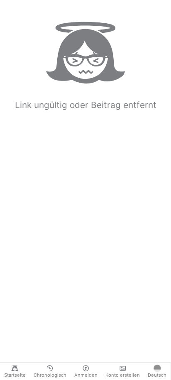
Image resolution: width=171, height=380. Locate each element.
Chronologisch (50, 375)
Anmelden (86, 375)
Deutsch (157, 375)
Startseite (15, 375)
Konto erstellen (122, 375)
